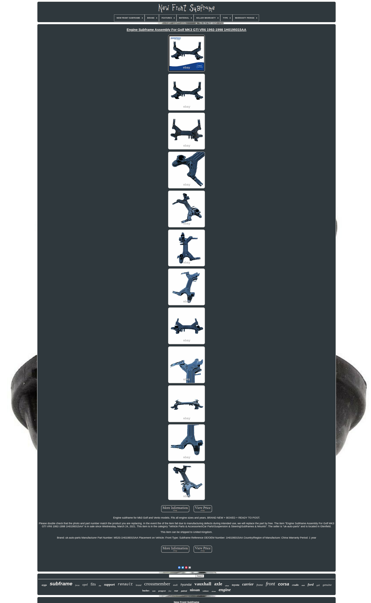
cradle (295, 584)
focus (77, 585)
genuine (327, 584)
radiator (206, 591)
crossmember (157, 583)
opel (85, 584)
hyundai (186, 584)
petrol (184, 591)
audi (175, 585)
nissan (195, 590)
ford (311, 584)
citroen (214, 591)
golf (318, 585)
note (154, 591)
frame (260, 584)
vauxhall (202, 583)
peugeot (162, 591)
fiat (170, 591)
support (109, 584)
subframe (61, 583)
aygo (44, 584)
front (270, 583)
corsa (283, 584)
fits (93, 584)
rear (176, 591)
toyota (235, 584)
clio (100, 585)
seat (303, 585)
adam (227, 585)
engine (225, 589)
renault (125, 584)
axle (218, 583)
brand (138, 585)
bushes (145, 590)
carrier (248, 584)
